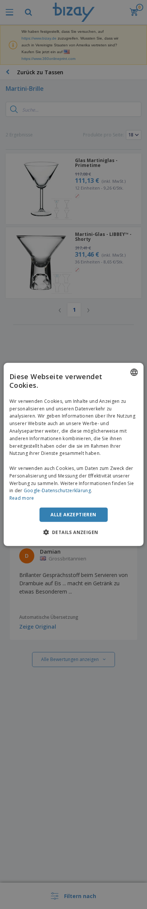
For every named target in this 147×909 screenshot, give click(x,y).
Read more (21, 498)
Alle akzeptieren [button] (73, 514)
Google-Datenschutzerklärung (57, 490)
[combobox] (134, 372)
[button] (73, 532)
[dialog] (74, 454)
